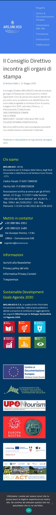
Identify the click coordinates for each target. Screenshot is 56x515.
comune (38, 139)
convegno (47, 139)
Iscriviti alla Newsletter (17, 262)
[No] (52, 503)
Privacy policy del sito (15, 268)
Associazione (21, 139)
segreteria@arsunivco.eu (16, 243)
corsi (5, 142)
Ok (28, 510)
